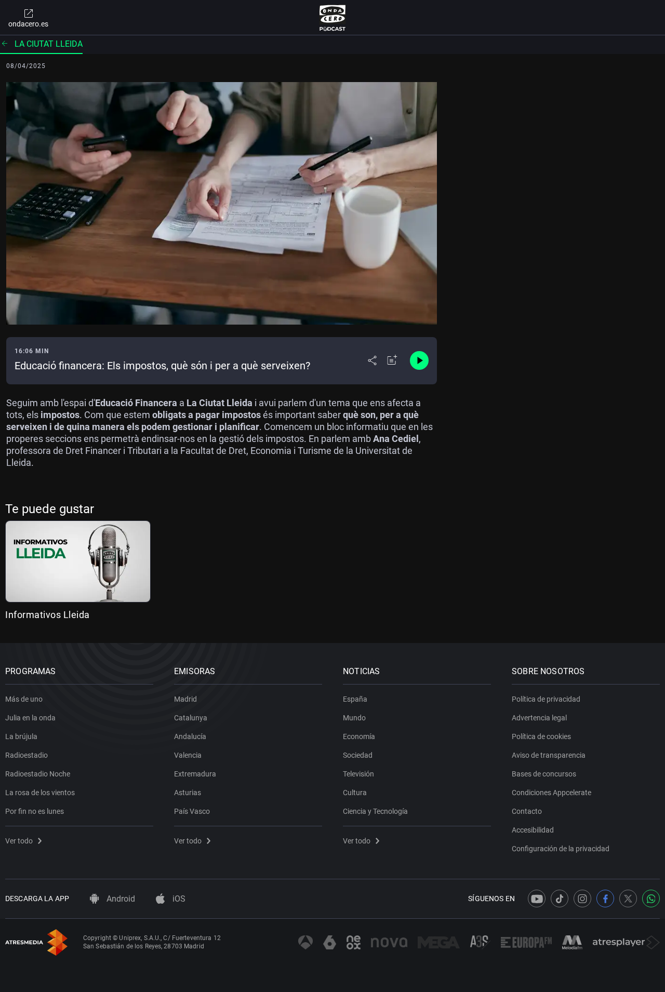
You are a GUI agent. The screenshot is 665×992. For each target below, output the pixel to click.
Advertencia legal (539, 718)
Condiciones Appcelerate (551, 792)
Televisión (358, 774)
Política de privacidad (546, 699)
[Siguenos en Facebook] (605, 898)
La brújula (21, 736)
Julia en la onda (30, 718)
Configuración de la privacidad (560, 848)
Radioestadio (26, 755)
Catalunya (190, 718)
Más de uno (24, 699)
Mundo (354, 718)
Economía (359, 736)
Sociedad (358, 755)
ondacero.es (28, 24)
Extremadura (195, 774)
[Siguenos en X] (628, 898)
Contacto (527, 811)
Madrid (185, 699)
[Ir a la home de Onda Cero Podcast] (332, 17)
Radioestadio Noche (37, 774)
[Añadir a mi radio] (392, 360)
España (355, 699)
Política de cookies (541, 736)
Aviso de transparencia (549, 755)
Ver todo (19, 841)
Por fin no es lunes (34, 811)
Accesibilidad (533, 830)
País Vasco (192, 811)
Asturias (187, 792)
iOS (177, 899)
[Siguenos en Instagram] (582, 898)
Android (119, 899)
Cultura (355, 792)
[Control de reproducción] (419, 360)
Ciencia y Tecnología (375, 811)
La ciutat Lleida (49, 44)
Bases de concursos (544, 774)
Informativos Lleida (47, 614)
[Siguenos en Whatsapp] (651, 898)
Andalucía (190, 736)
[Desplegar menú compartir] (372, 360)
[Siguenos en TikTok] (559, 898)
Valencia (188, 755)
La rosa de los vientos (40, 792)
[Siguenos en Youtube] (537, 898)
